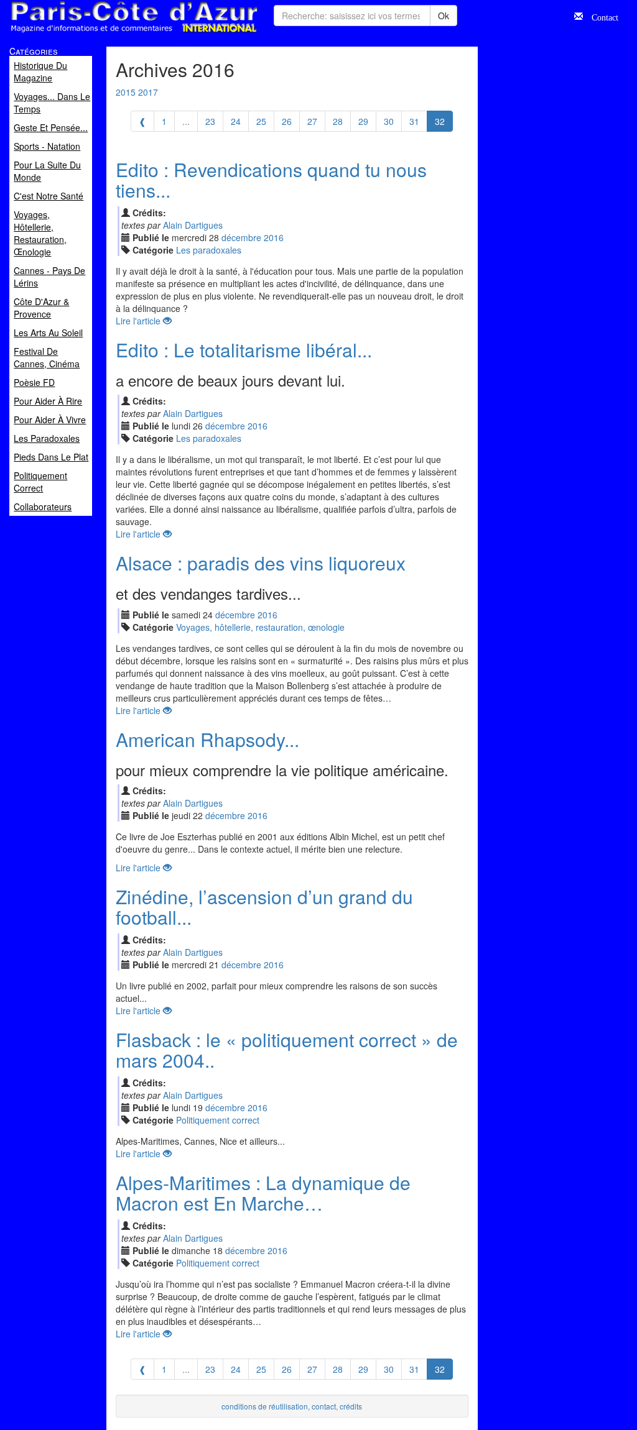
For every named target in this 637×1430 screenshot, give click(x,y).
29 (363, 121)
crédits (351, 1406)
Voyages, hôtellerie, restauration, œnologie (260, 627)
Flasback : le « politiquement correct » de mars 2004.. (287, 1049)
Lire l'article (139, 320)
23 (210, 121)
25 (261, 121)
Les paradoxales (208, 250)
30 (389, 121)
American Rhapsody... (207, 739)
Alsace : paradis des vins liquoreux (261, 562)
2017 (148, 92)
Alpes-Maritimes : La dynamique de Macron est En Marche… (263, 1192)
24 (236, 121)
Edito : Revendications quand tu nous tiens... (271, 179)
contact (324, 1406)
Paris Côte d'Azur (106, 33)
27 (312, 121)
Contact (600, 16)
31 (414, 121)
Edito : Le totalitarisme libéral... (244, 349)
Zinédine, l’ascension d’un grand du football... (264, 906)
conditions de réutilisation (264, 1406)
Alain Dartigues (193, 225)
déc (241, 237)
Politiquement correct (217, 1120)
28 (338, 121)
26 (287, 121)
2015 (126, 92)
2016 (274, 237)
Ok (443, 15)
